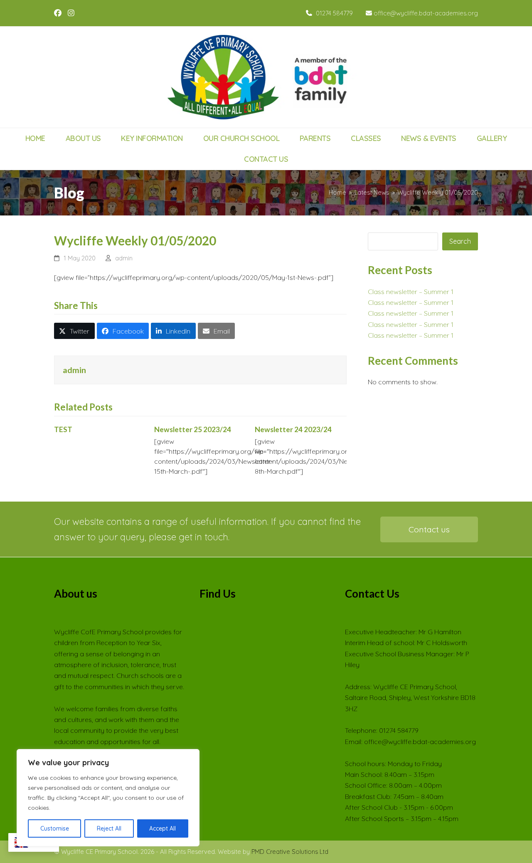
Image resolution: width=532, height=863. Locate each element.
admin (124, 258)
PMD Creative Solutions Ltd (289, 852)
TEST (63, 429)
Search (460, 241)
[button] (74, 331)
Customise (54, 828)
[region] (108, 797)
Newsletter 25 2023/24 (192, 429)
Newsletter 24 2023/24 (293, 429)
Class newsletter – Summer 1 (410, 291)
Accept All (162, 828)
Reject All (109, 828)
